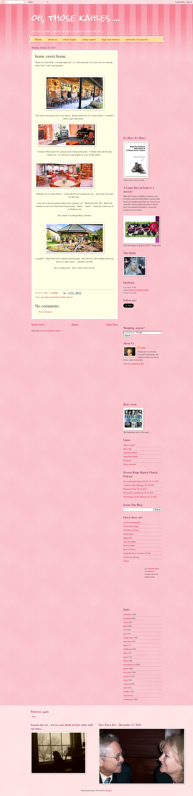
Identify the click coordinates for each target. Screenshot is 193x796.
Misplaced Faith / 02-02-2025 (135, 489)
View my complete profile (133, 363)
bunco (125, 645)
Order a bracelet (129, 464)
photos (126, 668)
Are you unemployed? (131, 522)
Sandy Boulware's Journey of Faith (137, 553)
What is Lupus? (129, 445)
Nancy (125, 622)
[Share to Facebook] (77, 293)
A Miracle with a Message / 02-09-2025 (138, 485)
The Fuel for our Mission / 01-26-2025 (138, 492)
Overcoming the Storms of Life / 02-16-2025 (141, 481)
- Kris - (143, 348)
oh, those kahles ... (76, 17)
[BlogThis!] (72, 293)
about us (52, 39)
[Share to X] (74, 293)
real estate (127, 672)
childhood (127, 649)
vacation (126, 683)
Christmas (127, 614)
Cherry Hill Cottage (131, 526)
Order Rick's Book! (130, 456)
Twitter (126, 561)
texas (125, 680)
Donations (127, 460)
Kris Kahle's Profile (129, 287)
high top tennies (111, 39)
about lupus (69, 39)
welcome (126, 695)
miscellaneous (55, 297)
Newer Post (38, 324)
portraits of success (137, 39)
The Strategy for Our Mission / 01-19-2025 (140, 496)
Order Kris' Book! (130, 452)
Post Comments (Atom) (51, 330)
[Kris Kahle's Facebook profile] (136, 290)
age (42, 297)
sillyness (69, 297)
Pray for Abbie (129, 545)
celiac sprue (89, 39)
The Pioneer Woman (131, 557)
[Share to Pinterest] (80, 293)
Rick (63, 297)
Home (38, 39)
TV (124, 629)
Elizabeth (127, 618)
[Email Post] (64, 292)
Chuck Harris (128, 534)
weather (126, 691)
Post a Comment (45, 311)
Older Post (112, 324)
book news (127, 641)
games (125, 657)
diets (125, 653)
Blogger (109, 790)
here (156, 201)
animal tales (128, 637)
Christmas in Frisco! (131, 530)
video (125, 687)
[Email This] (69, 293)
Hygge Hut (127, 537)
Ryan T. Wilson (129, 549)
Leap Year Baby (129, 541)
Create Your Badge (129, 293)
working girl (128, 699)
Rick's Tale (127, 448)
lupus (47, 297)
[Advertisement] (134, 88)
